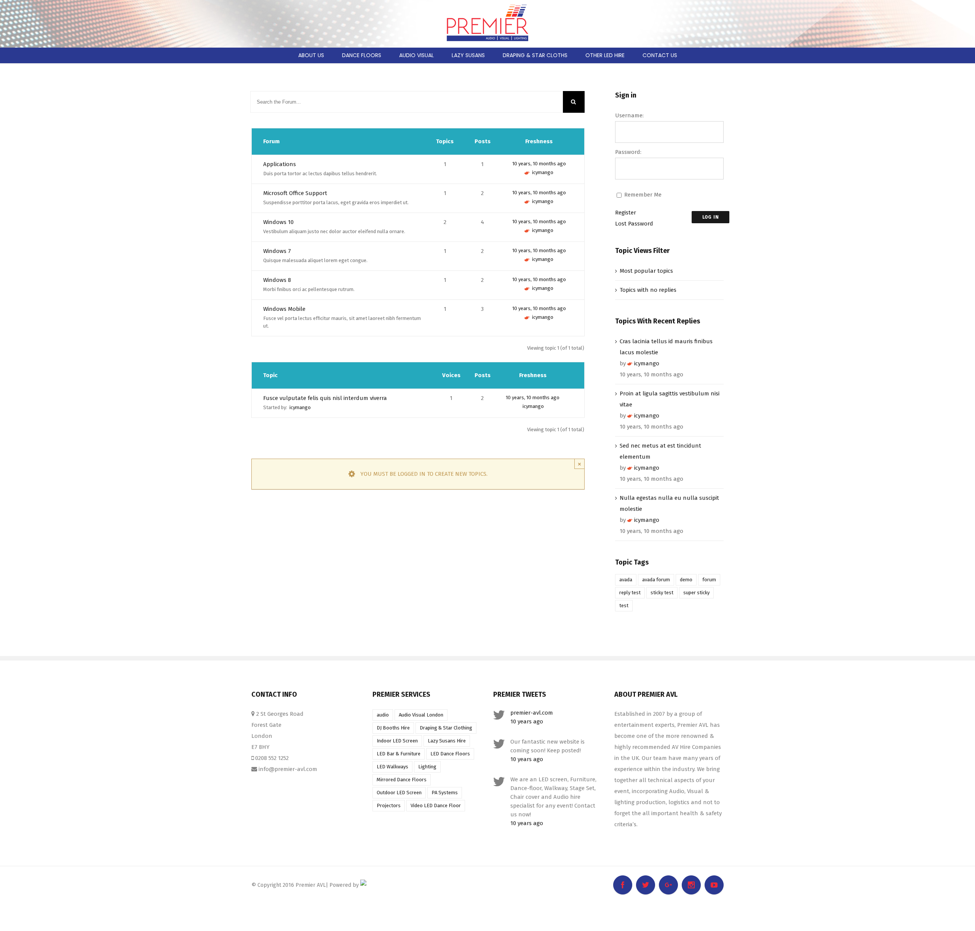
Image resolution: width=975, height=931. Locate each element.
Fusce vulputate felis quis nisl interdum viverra (325, 398)
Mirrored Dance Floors (402, 779)
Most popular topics (646, 270)
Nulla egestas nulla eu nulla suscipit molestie (669, 503)
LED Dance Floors (450, 754)
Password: (628, 152)
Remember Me (643, 194)
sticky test (662, 592)
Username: (629, 115)
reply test (630, 592)
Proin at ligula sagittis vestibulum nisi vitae (669, 399)
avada (625, 579)
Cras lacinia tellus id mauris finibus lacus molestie (666, 347)
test (623, 605)
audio (383, 715)
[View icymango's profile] (527, 172)
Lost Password (634, 223)
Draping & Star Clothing (446, 728)
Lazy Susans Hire (447, 741)
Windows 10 (278, 222)
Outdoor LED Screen (399, 792)
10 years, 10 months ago (539, 163)
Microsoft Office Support (295, 193)
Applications (279, 164)
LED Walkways (392, 766)
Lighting (427, 766)
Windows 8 (277, 280)
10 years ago (526, 721)
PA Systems (445, 792)
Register (625, 212)
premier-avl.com (531, 712)
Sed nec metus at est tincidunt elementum (660, 451)
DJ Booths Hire (393, 728)
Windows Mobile (284, 309)
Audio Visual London (421, 715)
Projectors (389, 805)
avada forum (656, 579)
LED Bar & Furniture (398, 754)
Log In (710, 217)
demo (686, 579)
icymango (542, 172)
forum (709, 579)
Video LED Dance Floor (436, 805)
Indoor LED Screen (397, 741)
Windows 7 (277, 251)
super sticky (696, 592)
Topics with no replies (648, 289)
